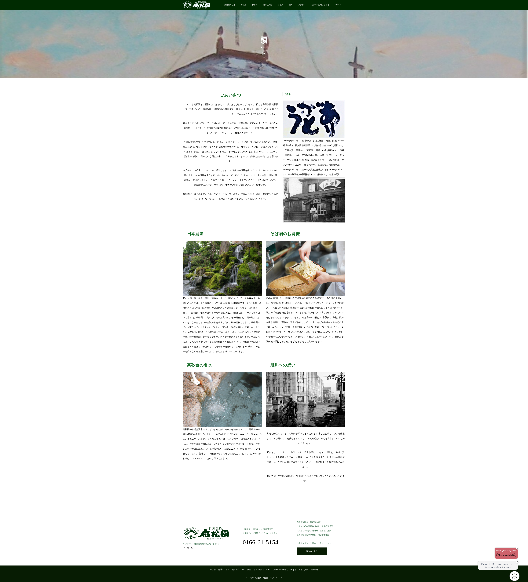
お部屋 (243, 5)
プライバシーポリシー (282, 570)
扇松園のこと (229, 5)
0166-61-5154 (260, 542)
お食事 (254, 5)
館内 (290, 5)
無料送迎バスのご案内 (241, 570)
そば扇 (280, 5)
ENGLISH (338, 5)
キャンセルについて (262, 570)
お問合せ (314, 570)
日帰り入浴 (267, 5)
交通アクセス (223, 570)
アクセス (301, 5)
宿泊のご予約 (311, 551)
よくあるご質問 (301, 570)
